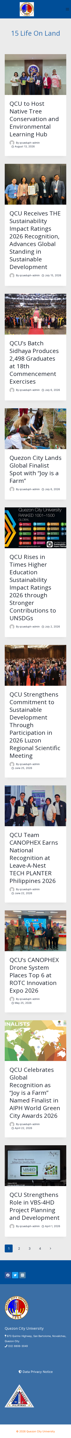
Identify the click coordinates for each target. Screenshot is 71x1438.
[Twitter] (15, 1275)
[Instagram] (22, 1275)
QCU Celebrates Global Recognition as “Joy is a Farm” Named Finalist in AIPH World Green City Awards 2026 (34, 1093)
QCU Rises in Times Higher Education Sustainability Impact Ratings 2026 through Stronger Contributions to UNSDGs (32, 587)
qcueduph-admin (30, 142)
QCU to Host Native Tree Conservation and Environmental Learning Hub (34, 118)
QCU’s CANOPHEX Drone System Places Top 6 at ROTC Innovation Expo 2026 (34, 975)
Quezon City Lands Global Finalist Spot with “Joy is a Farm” (35, 469)
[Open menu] (67, 9)
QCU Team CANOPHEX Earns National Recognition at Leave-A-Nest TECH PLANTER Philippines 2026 (33, 858)
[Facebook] (8, 1275)
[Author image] (11, 142)
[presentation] (35, 74)
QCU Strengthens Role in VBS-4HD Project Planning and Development (34, 1206)
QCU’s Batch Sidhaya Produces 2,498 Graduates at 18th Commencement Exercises (34, 362)
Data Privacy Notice (38, 1372)
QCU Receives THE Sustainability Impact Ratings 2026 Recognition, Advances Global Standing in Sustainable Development (35, 240)
